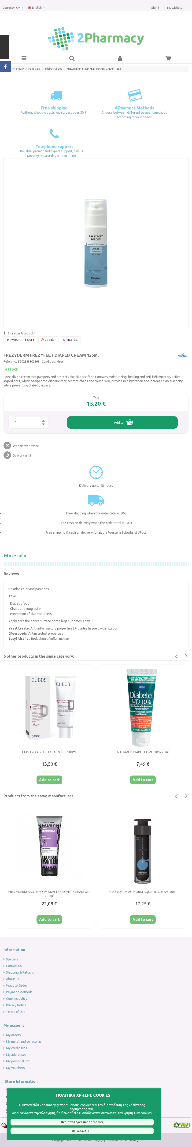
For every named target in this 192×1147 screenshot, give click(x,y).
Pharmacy (18, 68)
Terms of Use (15, 1012)
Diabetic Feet (53, 68)
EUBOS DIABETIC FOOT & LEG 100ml (49, 752)
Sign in (155, 7)
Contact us (14, 966)
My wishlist (174, 7)
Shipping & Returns (20, 972)
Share (30, 339)
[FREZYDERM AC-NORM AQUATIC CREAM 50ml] (143, 847)
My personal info (18, 1061)
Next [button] (186, 656)
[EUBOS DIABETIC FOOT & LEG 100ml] (49, 708)
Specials (12, 959)
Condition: (49, 361)
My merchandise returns (23, 1041)
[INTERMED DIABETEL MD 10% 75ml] (143, 708)
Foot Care (34, 68)
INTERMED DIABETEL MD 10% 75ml (143, 752)
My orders (13, 1035)
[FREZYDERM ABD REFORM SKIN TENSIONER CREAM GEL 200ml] (49, 847)
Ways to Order (16, 985)
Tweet (13, 339)
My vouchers (15, 1068)
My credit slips (16, 1048)
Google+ (50, 339)
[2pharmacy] (96, 39)
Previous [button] (176, 656)
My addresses (16, 1055)
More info (15, 555)
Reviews (11, 574)
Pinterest (71, 339)
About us (12, 979)
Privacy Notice (16, 1005)
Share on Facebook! (21, 333)
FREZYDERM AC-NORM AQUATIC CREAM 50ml (143, 892)
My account (14, 1025)
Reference (10, 361)
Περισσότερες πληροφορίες (82, 1122)
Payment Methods (19, 992)
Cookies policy (16, 999)
